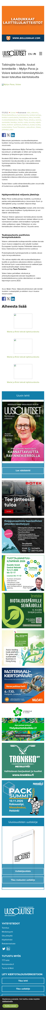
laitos (31, 117)
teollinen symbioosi (14, 125)
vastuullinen (30, 127)
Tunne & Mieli (8, 968)
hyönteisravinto (23, 115)
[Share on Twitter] (8, 135)
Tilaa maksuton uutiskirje (23, 880)
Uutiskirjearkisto (23, 871)
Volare (38, 127)
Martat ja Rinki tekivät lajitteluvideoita (23, 331)
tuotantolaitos (7, 127)
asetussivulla (7, 1001)
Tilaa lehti (23, 980)
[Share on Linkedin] (13, 135)
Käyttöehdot (7, 939)
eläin (28, 113)
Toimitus (5, 928)
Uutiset (13, 113)
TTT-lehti (5, 960)
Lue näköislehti (23, 470)
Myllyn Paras (23, 120)
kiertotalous (23, 117)
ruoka (26, 122)
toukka (37, 125)
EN (30, 54)
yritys (11, 129)
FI (35, 54)
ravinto (20, 122)
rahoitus (32, 120)
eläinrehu (34, 113)
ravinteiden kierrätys (9, 122)
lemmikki (36, 117)
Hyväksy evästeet (10, 1006)
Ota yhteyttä (7, 936)
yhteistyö (5, 129)
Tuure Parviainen (19, 127)
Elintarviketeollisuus (9, 115)
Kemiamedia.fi (8, 964)
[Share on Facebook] (4, 135)
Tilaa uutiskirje (23, 989)
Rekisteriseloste (8, 943)
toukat (32, 125)
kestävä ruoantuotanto (10, 117)
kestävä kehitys (35, 115)
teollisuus (25, 125)
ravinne (38, 120)
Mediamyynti (7, 932)
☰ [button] (40, 53)
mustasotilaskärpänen (10, 120)
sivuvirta (32, 122)
